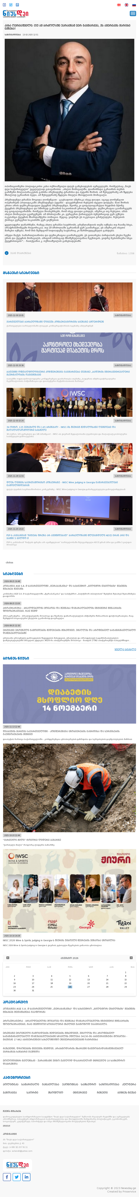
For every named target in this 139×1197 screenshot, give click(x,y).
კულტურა (129, 1084)
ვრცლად (6, 1125)
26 (70, 987)
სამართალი (30, 1084)
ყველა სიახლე (125, 649)
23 (14, 987)
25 (51, 987)
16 (14, 983)
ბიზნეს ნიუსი (126, 1092)
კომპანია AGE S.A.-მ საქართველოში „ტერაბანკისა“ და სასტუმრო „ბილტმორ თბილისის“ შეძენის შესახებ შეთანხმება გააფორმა (69, 1010)
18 (51, 983)
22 (126, 983)
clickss (9, 562)
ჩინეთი (102, 1092)
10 (33, 980)
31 (33, 991)
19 (70, 983)
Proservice (129, 1191)
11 (51, 980)
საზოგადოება (109, 1084)
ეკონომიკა (70, 1084)
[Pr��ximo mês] (131, 958)
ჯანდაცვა (10, 1092)
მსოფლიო (55, 1092)
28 (107, 987)
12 (70, 980)
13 (88, 980)
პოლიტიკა (10, 1084)
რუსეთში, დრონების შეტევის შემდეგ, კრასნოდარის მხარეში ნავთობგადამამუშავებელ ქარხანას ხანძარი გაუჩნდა (63, 1050)
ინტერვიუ (80, 1092)
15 (126, 980)
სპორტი (32, 1092)
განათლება (50, 1084)
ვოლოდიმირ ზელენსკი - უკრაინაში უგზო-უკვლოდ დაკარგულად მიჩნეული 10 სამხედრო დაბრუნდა (64, 1062)
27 (88, 987)
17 (33, 983)
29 (126, 987)
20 (88, 983)
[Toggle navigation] (133, 13)
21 (107, 983)
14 (107, 980)
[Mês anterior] (7, 958)
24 (33, 987)
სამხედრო (88, 1084)
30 (14, 991)
